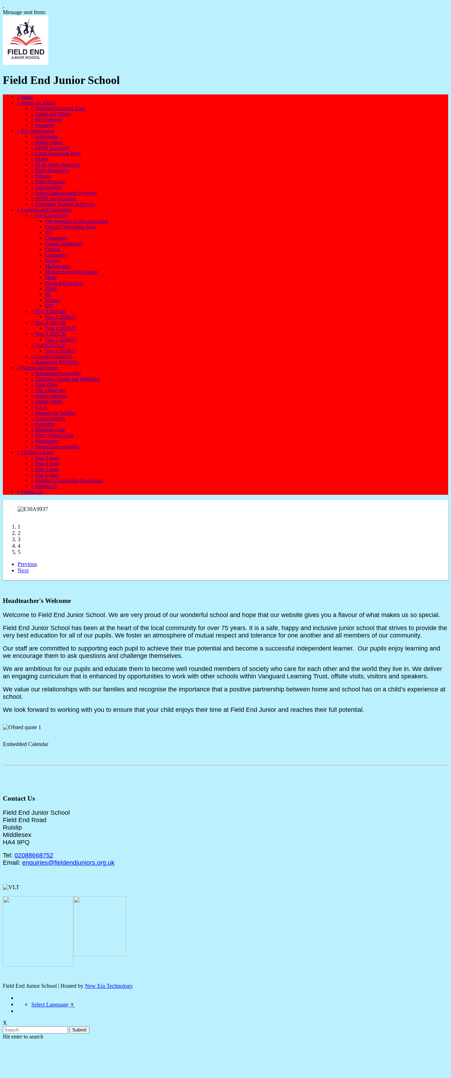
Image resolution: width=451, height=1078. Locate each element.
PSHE (51, 288)
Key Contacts (48, 119)
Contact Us (32, 491)
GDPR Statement (52, 147)
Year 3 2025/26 (50, 311)
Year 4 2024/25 (60, 328)
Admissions (46, 136)
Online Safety (49, 401)
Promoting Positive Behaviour (65, 204)
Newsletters (46, 441)
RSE (49, 305)
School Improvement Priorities (66, 193)
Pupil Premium (50, 181)
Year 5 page (46, 469)
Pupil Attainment (52, 170)
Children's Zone (37, 452)
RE (48, 294)
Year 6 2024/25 (60, 350)
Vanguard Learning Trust (60, 108)
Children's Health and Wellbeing (67, 379)
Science (52, 300)
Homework (46, 486)
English (52, 249)
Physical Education (64, 283)
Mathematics (57, 266)
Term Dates (46, 384)
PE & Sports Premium (57, 164)
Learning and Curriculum (46, 209)
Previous (27, 564)
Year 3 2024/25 (60, 317)
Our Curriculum (51, 215)
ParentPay (45, 424)
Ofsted (41, 159)
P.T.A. (41, 407)
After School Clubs (54, 435)
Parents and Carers (39, 367)
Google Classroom (53, 356)
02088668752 (33, 855)
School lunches (50, 418)
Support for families (55, 412)
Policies (43, 176)
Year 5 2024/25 (60, 339)
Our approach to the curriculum (76, 221)
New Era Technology (109, 986)
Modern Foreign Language (71, 272)
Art (48, 232)
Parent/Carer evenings (57, 446)
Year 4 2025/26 (50, 322)
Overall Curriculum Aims (70, 226)
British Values (49, 142)
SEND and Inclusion (55, 198)
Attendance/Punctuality (58, 373)
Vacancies (44, 125)
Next (23, 570)
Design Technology (64, 243)
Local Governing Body (58, 153)
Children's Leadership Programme (69, 480)
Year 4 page (46, 463)
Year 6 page (46, 475)
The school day (50, 390)
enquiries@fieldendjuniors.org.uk (68, 862)
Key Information (38, 131)
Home (27, 97)
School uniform (51, 396)
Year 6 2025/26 (50, 345)
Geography (56, 255)
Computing (56, 238)
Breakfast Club (50, 429)
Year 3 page (46, 458)
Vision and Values (52, 114)
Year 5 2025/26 (50, 334)
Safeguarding (48, 187)
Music (51, 277)
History (52, 260)
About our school (38, 102)
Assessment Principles (57, 362)
